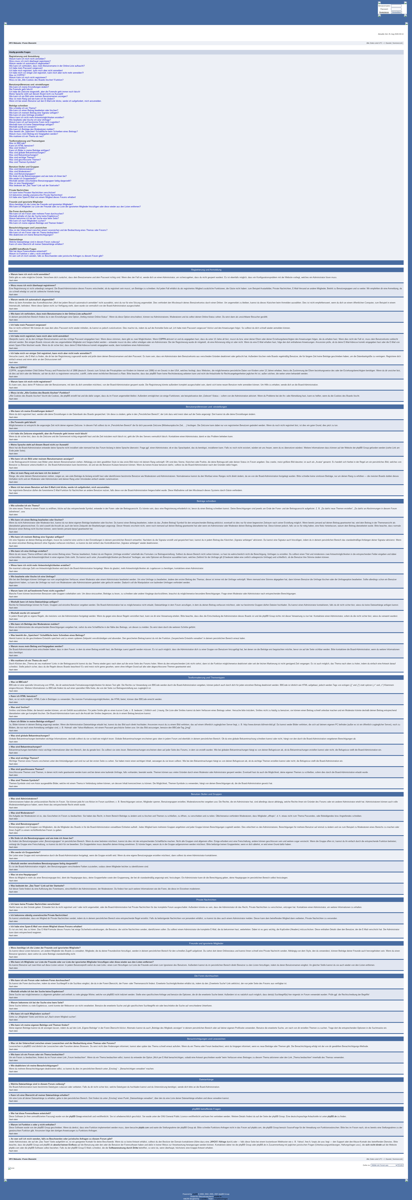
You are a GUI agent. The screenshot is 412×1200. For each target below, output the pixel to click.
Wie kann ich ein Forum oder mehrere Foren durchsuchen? (36, 213)
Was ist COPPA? (17, 75)
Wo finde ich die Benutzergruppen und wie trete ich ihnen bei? (38, 176)
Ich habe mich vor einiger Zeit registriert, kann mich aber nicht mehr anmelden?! (46, 73)
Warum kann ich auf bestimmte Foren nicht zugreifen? (34, 122)
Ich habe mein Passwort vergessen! (26, 68)
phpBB (195, 1194)
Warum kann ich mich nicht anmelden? (27, 59)
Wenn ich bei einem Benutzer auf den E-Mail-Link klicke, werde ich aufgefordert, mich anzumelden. (55, 101)
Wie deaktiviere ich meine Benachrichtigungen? (31, 235)
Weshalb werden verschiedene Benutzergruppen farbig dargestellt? (40, 181)
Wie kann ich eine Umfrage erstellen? (26, 115)
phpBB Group (75, 1116)
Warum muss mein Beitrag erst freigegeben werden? (33, 134)
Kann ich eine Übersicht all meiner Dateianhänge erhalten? (36, 244)
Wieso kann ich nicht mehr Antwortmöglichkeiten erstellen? (36, 117)
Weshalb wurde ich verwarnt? (22, 127)
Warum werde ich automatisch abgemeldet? (29, 63)
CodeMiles (204, 1199)
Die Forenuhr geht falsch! (21, 89)
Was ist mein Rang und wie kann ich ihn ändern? (32, 99)
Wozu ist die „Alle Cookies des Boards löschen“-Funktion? (36, 80)
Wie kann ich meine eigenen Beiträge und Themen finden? (36, 223)
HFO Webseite (15, 43)
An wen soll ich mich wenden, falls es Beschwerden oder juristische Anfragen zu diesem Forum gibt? (56, 256)
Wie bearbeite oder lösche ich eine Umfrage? (30, 120)
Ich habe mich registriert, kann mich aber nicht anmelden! (36, 70)
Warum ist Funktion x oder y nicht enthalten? (30, 253)
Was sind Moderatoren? (20, 171)
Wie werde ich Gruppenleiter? (22, 178)
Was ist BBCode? (17, 143)
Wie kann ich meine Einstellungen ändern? (29, 87)
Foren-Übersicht (29, 43)
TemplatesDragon (221, 1199)
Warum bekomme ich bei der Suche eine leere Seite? (34, 218)
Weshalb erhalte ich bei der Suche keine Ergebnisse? (34, 216)
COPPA (162, 339)
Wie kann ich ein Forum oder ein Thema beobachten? (34, 232)
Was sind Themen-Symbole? (22, 162)
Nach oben (13, 280)
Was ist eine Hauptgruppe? (21, 183)
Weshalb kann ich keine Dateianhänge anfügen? (31, 124)
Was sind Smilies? (18, 148)
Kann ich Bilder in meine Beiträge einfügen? (29, 150)
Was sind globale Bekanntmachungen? (27, 152)
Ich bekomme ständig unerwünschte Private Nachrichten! (35, 195)
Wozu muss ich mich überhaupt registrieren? (30, 61)
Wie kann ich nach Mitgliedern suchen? (27, 221)
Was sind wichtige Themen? (22, 157)
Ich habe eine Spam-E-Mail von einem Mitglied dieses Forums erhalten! (42, 197)
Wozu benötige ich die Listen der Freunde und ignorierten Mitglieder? (41, 204)
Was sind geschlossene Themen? (25, 159)
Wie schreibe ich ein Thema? (22, 108)
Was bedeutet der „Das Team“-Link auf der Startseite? (34, 185)
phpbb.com (144, 1127)
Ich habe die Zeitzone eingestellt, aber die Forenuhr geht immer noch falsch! (44, 91)
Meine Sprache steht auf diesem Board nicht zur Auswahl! (36, 94)
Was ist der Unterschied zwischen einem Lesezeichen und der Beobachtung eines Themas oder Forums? (58, 230)
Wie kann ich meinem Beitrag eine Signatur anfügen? (34, 113)
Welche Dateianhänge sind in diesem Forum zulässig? (34, 242)
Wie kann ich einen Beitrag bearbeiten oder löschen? (33, 110)
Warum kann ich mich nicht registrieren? (28, 77)
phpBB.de (332, 1116)
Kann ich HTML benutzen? (21, 145)
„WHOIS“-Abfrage (218, 1142)
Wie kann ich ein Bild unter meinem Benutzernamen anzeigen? (38, 96)
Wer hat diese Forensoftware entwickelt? (28, 251)
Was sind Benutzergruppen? (22, 174)
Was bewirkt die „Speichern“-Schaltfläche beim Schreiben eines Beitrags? (43, 131)
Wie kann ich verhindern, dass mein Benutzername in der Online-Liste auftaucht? (47, 66)
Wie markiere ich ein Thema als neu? (26, 136)
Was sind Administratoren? (21, 169)
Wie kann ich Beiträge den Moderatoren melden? (31, 129)
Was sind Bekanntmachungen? (23, 155)
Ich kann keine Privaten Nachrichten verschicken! (32, 192)
